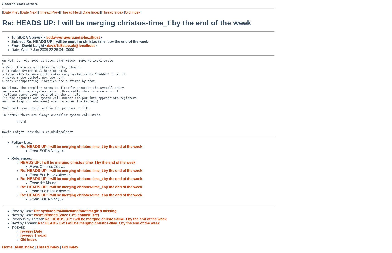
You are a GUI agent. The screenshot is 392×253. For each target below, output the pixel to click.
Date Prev (11, 12)
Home (7, 247)
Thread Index (112, 12)
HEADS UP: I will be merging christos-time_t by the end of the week (77, 162)
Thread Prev (49, 12)
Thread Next (71, 12)
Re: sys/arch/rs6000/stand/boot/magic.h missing (75, 211)
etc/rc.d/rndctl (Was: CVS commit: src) (66, 215)
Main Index (24, 247)
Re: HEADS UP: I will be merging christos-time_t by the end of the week (81, 147)
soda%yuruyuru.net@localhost (73, 37)
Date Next (29, 12)
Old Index (132, 12)
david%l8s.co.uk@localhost (71, 46)
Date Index (91, 12)
